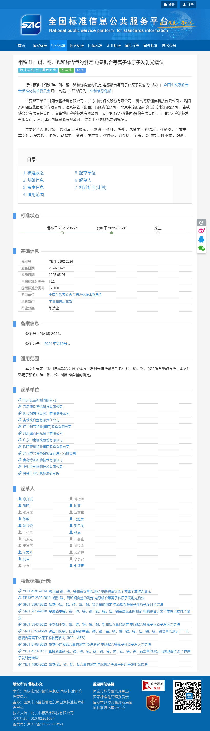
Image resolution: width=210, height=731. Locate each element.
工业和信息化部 (98, 91)
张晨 (77, 532)
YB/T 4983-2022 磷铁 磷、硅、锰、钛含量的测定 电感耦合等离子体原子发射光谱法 (85, 664)
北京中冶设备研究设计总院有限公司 (49, 453)
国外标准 (150, 45)
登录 (171, 4)
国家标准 (40, 45)
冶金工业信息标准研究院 (41, 473)
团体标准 (95, 45)
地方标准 (77, 45)
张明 (26, 506)
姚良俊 (28, 526)
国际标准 (132, 45)
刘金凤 (79, 526)
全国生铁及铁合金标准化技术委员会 (75, 295)
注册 (190, 4)
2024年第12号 (55, 344)
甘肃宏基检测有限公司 (39, 400)
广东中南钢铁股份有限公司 (43, 440)
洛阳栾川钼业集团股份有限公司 (46, 447)
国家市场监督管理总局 (111, 691)
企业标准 (114, 45)
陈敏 (26, 519)
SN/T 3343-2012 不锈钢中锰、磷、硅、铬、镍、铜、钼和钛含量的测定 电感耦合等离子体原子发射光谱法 (101, 624)
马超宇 (79, 519)
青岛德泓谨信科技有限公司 (43, 407)
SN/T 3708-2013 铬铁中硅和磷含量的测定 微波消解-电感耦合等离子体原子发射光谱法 (87, 644)
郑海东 (79, 566)
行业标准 (58, 45)
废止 (158, 228)
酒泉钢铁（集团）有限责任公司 (46, 413)
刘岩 (26, 559)
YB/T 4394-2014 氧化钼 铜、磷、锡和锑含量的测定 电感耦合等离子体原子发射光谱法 (87, 591)
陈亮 (77, 506)
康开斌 (28, 499)
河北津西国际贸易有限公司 (43, 433)
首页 (21, 45)
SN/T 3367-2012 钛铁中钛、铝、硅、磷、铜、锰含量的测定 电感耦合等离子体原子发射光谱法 (93, 604)
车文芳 (28, 552)
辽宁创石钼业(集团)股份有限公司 (47, 427)
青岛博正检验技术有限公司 (43, 460)
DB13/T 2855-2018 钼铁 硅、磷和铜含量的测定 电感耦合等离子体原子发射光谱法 (83, 598)
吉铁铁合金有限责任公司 (41, 420)
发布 (62, 228)
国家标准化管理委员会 (111, 697)
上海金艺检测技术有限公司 (43, 467)
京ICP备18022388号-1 (45, 724)
